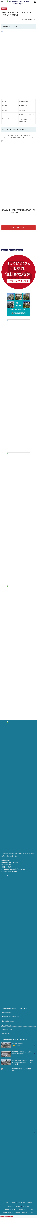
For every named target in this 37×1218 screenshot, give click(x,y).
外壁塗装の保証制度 (8, 1021)
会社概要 (13, 1203)
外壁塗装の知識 (7, 1029)
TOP (7, 1203)
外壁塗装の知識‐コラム (11, 1209)
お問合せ (31, 1209)
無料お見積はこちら (18, 227)
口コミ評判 (10, 1206)
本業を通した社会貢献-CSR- (24, 1203)
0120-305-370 (14, 871)
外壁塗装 (13, 250)
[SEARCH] (35, 2)
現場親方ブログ (23, 1209)
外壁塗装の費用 (7, 1025)
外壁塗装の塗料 (7, 1012)
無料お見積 (6, 1033)
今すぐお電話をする (6, 1216)
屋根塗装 (20, 250)
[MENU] (2, 2)
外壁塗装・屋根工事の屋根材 (11, 1017)
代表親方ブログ (26, 1206)
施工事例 (4, 8)
